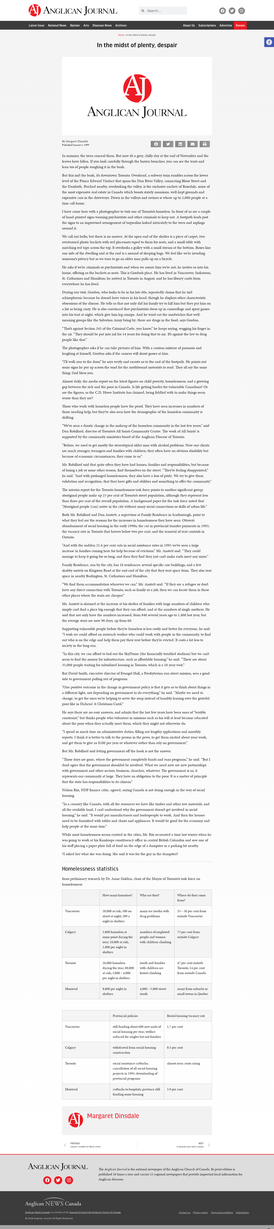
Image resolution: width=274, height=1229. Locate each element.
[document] (137, 614)
